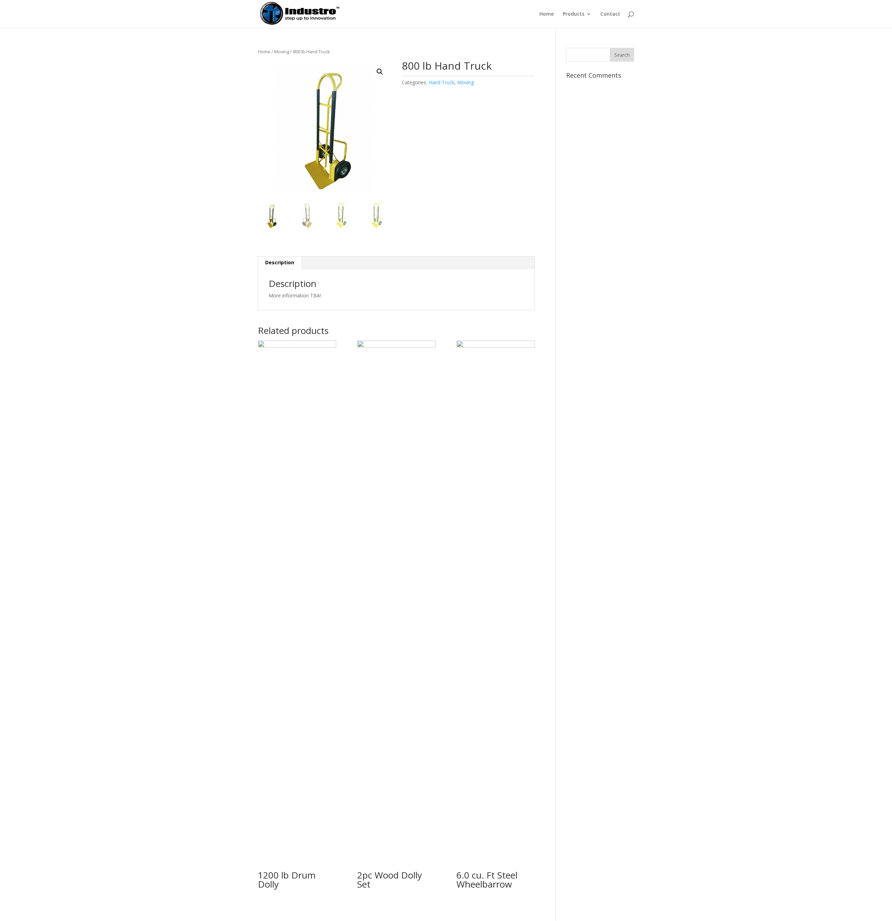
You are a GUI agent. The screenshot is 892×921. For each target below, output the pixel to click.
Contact (610, 14)
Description (279, 262)
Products (573, 14)
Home (546, 14)
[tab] (279, 262)
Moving (281, 51)
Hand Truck (441, 82)
